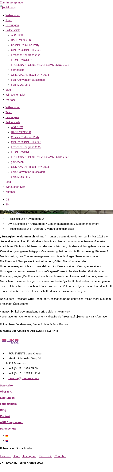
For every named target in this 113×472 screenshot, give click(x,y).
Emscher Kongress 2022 (26, 54)
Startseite (6, 385)
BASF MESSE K (21, 40)
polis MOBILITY (20, 84)
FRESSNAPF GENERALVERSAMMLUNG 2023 (40, 64)
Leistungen (12, 25)
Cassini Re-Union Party (25, 44)
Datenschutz (8, 428)
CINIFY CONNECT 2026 (26, 49)
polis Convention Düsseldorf (28, 79)
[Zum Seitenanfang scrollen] (1, 469)
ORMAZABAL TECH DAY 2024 (30, 74)
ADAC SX (17, 35)
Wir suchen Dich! (16, 94)
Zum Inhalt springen (12, 2)
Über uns (6, 391)
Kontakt (10, 99)
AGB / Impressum (11, 422)
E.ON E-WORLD (21, 59)
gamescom (18, 69)
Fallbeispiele (13, 30)
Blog (8, 89)
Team (9, 20)
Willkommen (13, 15)
